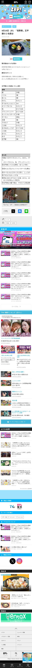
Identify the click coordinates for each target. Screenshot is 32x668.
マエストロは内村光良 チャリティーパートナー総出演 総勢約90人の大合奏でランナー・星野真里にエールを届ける (21, 472)
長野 (14, 26)
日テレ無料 (19, 506)
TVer (16, 58)
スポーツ (3, 640)
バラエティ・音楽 (5, 636)
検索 (16, 655)
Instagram (19, 561)
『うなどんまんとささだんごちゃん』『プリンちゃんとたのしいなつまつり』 (21, 462)
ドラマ (3, 632)
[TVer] (16, 16)
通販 (2, 648)
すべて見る (15, 306)
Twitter (13, 561)
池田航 (13, 223)
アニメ (19, 640)
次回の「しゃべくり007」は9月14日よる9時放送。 (21, 453)
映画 (18, 636)
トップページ (5, 655)
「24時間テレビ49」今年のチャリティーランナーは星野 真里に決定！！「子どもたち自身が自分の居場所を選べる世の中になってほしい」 (21, 482)
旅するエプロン (7, 26)
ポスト (13, 211)
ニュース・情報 (21, 632)
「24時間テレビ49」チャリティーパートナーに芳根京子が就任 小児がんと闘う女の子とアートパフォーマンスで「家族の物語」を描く (21, 444)
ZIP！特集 (4, 517)
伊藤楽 (7, 223)
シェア (20, 211)
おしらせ (20, 517)
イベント (19, 644)
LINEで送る (26, 211)
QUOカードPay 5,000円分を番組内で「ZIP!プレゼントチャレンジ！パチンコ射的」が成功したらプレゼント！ (21, 434)
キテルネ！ (13, 517)
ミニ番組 (3, 644)
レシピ (7, 219)
